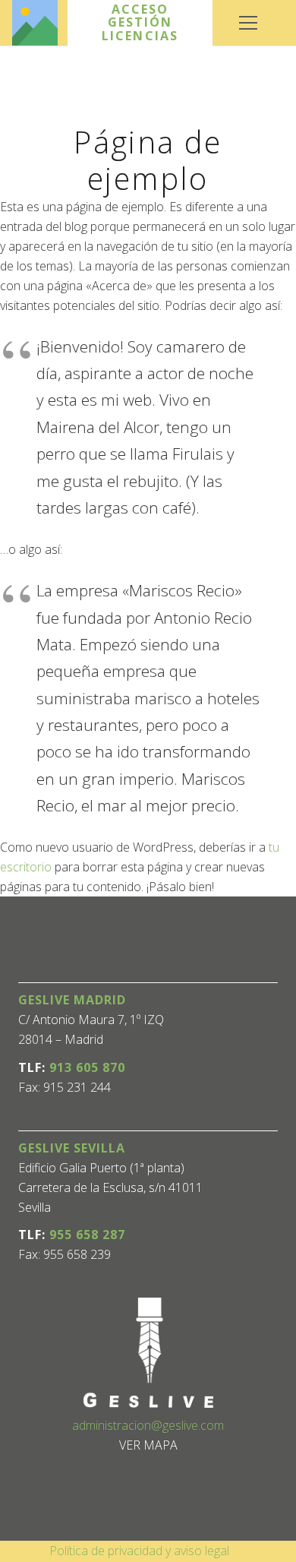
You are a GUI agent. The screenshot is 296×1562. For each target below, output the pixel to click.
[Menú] (248, 23)
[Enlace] (35, 23)
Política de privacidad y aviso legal (139, 1550)
